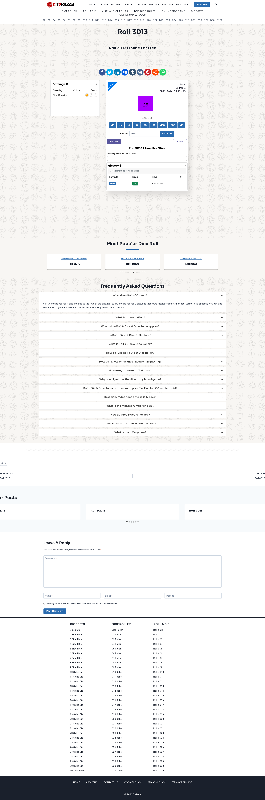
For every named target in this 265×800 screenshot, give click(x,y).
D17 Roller (117, 705)
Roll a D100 (159, 770)
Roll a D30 (158, 766)
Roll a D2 (157, 634)
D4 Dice (103, 4)
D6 (64, 20)
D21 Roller (117, 723)
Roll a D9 (157, 667)
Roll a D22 (158, 728)
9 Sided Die (76, 667)
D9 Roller (116, 667)
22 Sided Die (76, 728)
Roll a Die (201, 4)
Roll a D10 (158, 672)
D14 (110, 20)
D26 (187, 20)
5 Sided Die (76, 648)
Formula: (124, 133)
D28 (200, 20)
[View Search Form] (216, 4)
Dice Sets (197, 11)
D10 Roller (117, 672)
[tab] (120, 272)
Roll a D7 (157, 658)
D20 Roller (117, 719)
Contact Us (111, 782)
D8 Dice (127, 4)
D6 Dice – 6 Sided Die (132, 258)
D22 (161, 20)
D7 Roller (116, 658)
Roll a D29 (158, 761)
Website (170, 596)
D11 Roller (117, 676)
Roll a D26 (158, 747)
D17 (129, 20)
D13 (104, 20)
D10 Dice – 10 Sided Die (74, 258)
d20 (162, 125)
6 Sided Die (76, 653)
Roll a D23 (158, 733)
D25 (180, 20)
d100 (172, 125)
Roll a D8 (157, 662)
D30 (212, 20)
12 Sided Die (76, 681)
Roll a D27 (158, 752)
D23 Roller (117, 733)
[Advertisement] (132, 59)
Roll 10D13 (97, 510)
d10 (145, 125)
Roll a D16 (158, 700)
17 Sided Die (76, 705)
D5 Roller (116, 648)
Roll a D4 (157, 644)
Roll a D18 (158, 709)
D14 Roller (117, 691)
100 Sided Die (77, 770)
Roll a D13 (158, 686)
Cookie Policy (132, 782)
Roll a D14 (158, 691)
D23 (168, 20)
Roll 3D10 (73, 264)
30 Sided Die (76, 766)
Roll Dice (114, 141)
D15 (117, 20)
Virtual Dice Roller (115, 11)
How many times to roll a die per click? (121, 154)
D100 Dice (182, 4)
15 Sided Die (76, 695)
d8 (136, 125)
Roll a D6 (157, 653)
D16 (123, 20)
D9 (79, 20)
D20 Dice (167, 4)
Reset (180, 141)
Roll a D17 (158, 705)
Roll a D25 (158, 742)
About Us (91, 782)
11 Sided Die (76, 676)
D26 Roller (117, 747)
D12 (97, 20)
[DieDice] (60, 4)
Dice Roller (69, 11)
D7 (69, 20)
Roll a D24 (158, 738)
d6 (128, 125)
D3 (49, 20)
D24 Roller (117, 738)
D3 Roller (116, 639)
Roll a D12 (158, 681)
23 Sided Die (76, 733)
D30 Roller (117, 766)
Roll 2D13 (6, 476)
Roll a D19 (158, 714)
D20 (148, 20)
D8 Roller (116, 662)
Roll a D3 (157, 639)
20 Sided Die (76, 719)
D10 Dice (141, 4)
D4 (54, 20)
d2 (112, 125)
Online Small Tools (132, 15)
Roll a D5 (157, 648)
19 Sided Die (76, 714)
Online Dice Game (173, 11)
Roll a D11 (158, 676)
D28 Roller (117, 756)
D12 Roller (117, 681)
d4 (120, 125)
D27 (193, 20)
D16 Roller (117, 700)
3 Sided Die (76, 639)
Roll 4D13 (260, 476)
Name (49, 596)
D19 (142, 20)
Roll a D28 (158, 756)
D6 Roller (116, 653)
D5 (59, 20)
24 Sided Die (76, 738)
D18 (136, 20)
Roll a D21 (158, 723)
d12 (153, 125)
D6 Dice (115, 4)
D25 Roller (117, 742)
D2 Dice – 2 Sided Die (191, 258)
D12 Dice (154, 4)
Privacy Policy (156, 782)
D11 (91, 20)
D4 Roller (116, 644)
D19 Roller (117, 714)
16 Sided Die (76, 700)
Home (92, 4)
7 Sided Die (76, 658)
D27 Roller (117, 752)
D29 (206, 20)
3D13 (112, 183)
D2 (44, 20)
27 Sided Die (76, 752)
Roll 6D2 (191, 264)
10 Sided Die (76, 672)
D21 (155, 20)
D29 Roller (117, 761)
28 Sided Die (76, 756)
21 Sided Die (76, 723)
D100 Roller (118, 770)
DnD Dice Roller (144, 11)
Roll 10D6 (132, 264)
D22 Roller (117, 728)
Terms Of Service (182, 782)
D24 (174, 20)
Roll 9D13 (196, 510)
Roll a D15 (158, 695)
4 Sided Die (76, 644)
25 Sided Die (76, 742)
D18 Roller (117, 709)
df (181, 125)
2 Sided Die (76, 634)
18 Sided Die (76, 709)
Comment (51, 558)
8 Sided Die (76, 662)
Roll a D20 (158, 719)
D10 (85, 20)
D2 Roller (116, 634)
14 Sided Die (76, 691)
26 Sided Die (76, 747)
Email (108, 596)
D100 (219, 20)
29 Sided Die (76, 761)
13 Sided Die (76, 686)
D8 (74, 20)
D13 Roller (117, 686)
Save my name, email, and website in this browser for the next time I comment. (83, 603)
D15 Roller (117, 695)
